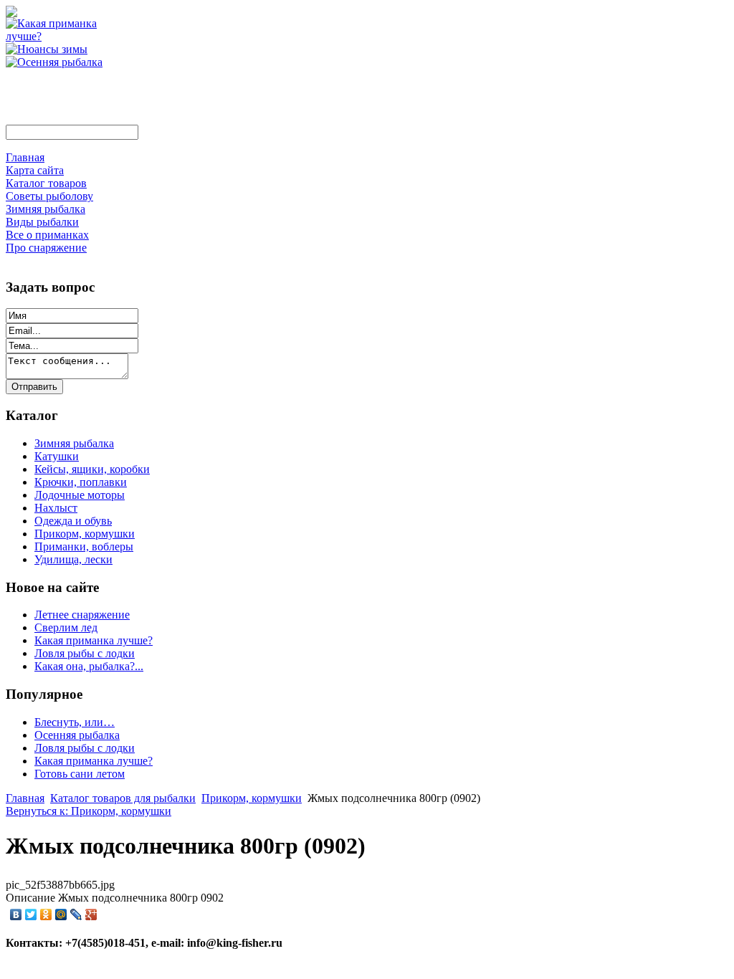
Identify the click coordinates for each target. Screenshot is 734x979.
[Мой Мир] (61, 914)
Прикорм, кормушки (84, 533)
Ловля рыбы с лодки (84, 653)
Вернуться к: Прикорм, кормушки (88, 811)
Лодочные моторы (79, 495)
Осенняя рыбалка (77, 735)
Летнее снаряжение (82, 614)
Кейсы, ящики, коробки (92, 469)
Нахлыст (55, 508)
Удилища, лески (73, 559)
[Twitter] (31, 914)
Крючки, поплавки (80, 482)
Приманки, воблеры (83, 546)
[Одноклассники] (46, 914)
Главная (25, 798)
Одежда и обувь (73, 521)
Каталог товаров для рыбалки (123, 798)
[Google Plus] (91, 914)
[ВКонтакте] (16, 914)
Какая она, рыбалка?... (88, 666)
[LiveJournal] (76, 914)
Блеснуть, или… (74, 722)
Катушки (56, 456)
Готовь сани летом (79, 774)
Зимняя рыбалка (74, 443)
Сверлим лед (65, 627)
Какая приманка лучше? (93, 640)
